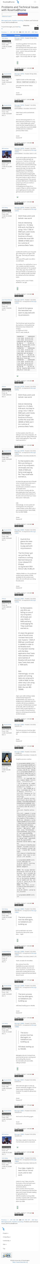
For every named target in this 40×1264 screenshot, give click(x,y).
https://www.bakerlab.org (20, 1262)
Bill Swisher (5, 148)
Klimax (4, 386)
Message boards (6, 20)
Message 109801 (19, 598)
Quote (21, 70)
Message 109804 (19, 909)
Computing (6, 1237)
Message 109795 (19, 148)
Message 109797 (19, 300)
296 (26, 32)
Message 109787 (19, 38)
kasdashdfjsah (6, 952)
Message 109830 (19, 1134)
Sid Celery (5, 38)
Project (5, 1233)
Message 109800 (19, 530)
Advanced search (7, 16)
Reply (16, 70)
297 (29, 32)
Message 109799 (19, 451)
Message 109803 (19, 752)
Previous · (4, 32)
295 (23, 32)
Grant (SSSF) (7, 74)
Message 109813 (19, 1080)
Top (4, 1248)
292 (14, 32)
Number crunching (17, 20)
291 (11, 32)
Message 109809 (19, 1023)
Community (6, 1240)
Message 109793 (19, 105)
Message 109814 (19, 1111)
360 (33, 32)
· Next (35, 32)
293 (17, 32)
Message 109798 (19, 386)
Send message (6, 41)
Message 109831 (19, 1158)
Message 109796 (19, 207)
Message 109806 (19, 951)
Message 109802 (19, 724)
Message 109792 (19, 74)
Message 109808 (19, 985)
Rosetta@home (8, 2)
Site (4, 1244)
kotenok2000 (6, 752)
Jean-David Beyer (7, 300)
